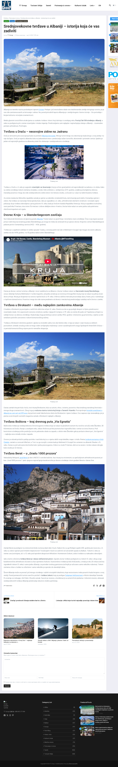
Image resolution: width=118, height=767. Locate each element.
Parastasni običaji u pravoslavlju (82, 640)
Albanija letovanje (48, 136)
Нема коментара (20, 35)
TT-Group (10, 35)
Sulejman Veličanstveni (74, 575)
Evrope (41, 109)
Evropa (12, 21)
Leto (92, 5)
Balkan (6, 21)
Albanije (40, 219)
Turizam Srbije (36, 5)
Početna (6, 18)
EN (100, 5)
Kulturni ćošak (80, 5)
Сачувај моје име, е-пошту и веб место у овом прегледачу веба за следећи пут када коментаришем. (32, 682)
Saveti (48, 5)
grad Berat (24, 458)
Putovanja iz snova (62, 5)
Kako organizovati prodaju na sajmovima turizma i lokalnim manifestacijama (104, 729)
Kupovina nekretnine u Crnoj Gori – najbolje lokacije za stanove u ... (18, 641)
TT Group (23, 5)
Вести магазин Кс (73, 763)
